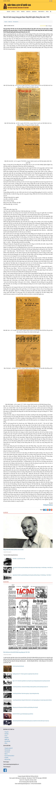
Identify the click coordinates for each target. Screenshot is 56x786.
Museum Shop (7, 759)
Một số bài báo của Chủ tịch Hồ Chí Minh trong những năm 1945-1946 (16, 652)
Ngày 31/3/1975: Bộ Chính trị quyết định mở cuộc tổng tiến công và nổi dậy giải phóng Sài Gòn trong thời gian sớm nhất (31, 680)
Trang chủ (8, 11)
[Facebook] (44, 510)
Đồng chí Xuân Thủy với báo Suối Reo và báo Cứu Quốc (13, 549)
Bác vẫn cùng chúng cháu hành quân (18, 666)
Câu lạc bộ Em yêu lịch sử (9, 755)
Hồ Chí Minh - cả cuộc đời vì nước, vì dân (19, 558)
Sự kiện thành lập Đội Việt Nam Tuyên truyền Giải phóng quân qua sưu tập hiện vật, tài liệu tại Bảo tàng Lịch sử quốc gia (31, 720)
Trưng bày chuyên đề (8, 748)
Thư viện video (7, 750)
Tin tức (18, 11)
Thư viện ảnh (7, 752)
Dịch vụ (6, 754)
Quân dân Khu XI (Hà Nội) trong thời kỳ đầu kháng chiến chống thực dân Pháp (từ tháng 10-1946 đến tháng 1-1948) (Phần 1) (32, 575)
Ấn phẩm (6, 757)
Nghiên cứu (28, 11)
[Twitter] (46, 510)
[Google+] (48, 510)
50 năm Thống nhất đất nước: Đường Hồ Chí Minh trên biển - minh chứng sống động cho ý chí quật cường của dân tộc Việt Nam (32, 700)
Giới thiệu (13, 11)
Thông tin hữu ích (41, 11)
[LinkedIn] (50, 510)
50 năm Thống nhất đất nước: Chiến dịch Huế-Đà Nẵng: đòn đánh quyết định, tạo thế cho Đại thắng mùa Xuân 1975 (30, 686)
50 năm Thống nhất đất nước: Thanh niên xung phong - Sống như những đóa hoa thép (26, 693)
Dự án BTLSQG (34, 11)
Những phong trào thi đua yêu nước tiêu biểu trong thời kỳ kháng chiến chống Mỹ (25, 707)
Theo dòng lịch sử (15, 21)
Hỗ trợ (47, 11)
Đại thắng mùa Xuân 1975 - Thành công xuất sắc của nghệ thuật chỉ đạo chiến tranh (25, 674)
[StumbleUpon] (51, 510)
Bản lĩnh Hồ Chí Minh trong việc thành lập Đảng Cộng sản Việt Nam (23, 713)
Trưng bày (22, 11)
